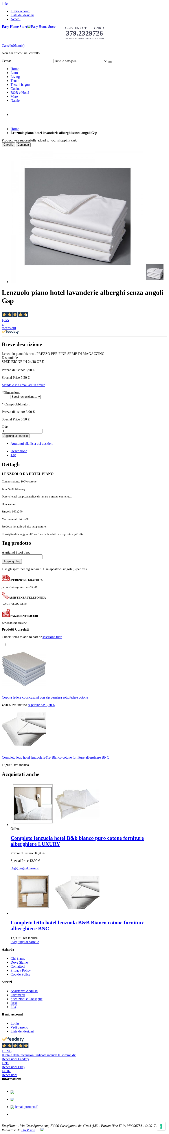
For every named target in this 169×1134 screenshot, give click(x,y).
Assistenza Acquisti (24, 991)
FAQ (14, 1007)
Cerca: (6, 61)
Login (15, 1023)
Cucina (15, 88)
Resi (14, 1003)
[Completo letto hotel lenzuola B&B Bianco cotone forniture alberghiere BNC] (24, 750)
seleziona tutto (52, 637)
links (5, 4)
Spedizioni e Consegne (26, 999)
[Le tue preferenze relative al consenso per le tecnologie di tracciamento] (161, 1126)
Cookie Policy (20, 974)
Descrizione (19, 451)
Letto (14, 73)
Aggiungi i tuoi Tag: (16, 552)
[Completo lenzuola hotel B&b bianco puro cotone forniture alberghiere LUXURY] (55, 825)
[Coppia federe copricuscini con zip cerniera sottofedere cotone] (24, 690)
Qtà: (5, 427)
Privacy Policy (21, 970)
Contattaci (18, 966)
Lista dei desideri (22, 15)
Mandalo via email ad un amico (23, 385)
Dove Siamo (19, 962)
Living (15, 77)
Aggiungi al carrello (25, 868)
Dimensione (11, 392)
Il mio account (20, 11)
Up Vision (28, 1130)
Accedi (15, 19)
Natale (15, 100)
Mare (14, 96)
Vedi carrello (19, 1027)
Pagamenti (18, 995)
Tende (15, 81)
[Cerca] (110, 62)
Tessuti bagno (20, 85)
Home (15, 129)
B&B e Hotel (20, 92)
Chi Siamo (18, 958)
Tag (13, 455)
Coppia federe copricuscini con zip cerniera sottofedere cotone (45, 697)
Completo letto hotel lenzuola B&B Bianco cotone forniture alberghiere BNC (55, 757)
